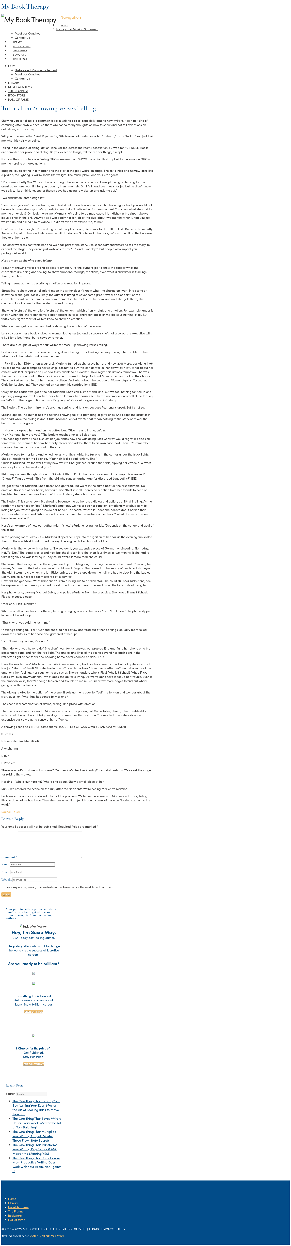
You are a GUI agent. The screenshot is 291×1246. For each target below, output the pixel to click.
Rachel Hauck (10, 812)
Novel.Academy (18, 1207)
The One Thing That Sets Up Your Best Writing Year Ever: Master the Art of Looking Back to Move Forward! (36, 1107)
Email (5, 872)
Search (10, 1093)
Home (12, 1198)
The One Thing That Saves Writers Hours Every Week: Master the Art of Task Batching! (36, 1122)
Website (6, 879)
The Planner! (16, 1211)
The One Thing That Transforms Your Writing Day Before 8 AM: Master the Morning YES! (34, 1149)
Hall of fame (16, 1220)
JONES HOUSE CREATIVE (46, 1236)
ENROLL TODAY (33, 1064)
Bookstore (15, 1215)
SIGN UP (33, 1011)
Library (13, 1203)
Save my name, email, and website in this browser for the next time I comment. (60, 887)
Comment (9, 857)
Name (5, 864)
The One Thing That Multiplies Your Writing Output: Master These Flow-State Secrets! (34, 1135)
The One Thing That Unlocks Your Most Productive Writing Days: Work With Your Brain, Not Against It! (36, 1164)
